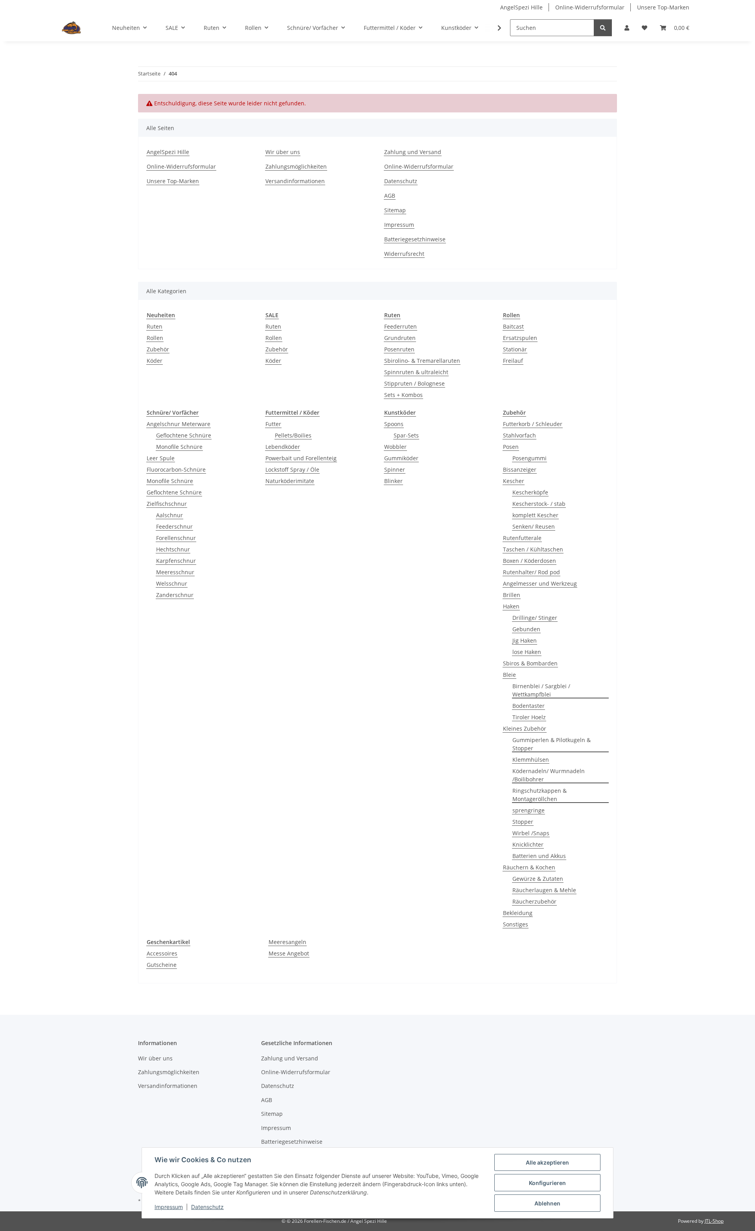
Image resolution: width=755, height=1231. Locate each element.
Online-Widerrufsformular (589, 7)
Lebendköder (282, 446)
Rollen (155, 338)
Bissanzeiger (519, 469)
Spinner (394, 469)
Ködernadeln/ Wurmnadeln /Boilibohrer (548, 775)
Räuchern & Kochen (529, 867)
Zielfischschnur (167, 503)
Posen (511, 446)
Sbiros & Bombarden (530, 663)
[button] (626, 27)
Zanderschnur (174, 595)
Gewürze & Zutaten (537, 878)
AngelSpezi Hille (521, 7)
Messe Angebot (289, 953)
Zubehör (158, 349)
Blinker (393, 481)
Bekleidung (517, 913)
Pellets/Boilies (293, 435)
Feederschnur (174, 526)
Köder (154, 360)
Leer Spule (161, 458)
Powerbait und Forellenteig (301, 458)
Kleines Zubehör (524, 728)
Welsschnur (171, 583)
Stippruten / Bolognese (414, 383)
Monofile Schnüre (179, 446)
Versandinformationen (295, 181)
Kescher (513, 481)
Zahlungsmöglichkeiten (296, 166)
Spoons (393, 424)
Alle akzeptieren (547, 1162)
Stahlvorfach (519, 435)
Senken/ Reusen (533, 526)
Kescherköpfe (530, 492)
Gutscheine (162, 964)
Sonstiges (515, 924)
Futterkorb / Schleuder (532, 424)
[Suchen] (603, 27)
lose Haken (526, 652)
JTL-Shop (714, 1221)
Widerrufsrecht (404, 253)
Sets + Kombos (403, 395)
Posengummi (529, 458)
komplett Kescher (535, 515)
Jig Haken (524, 640)
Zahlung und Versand (412, 152)
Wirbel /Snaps (530, 833)
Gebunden (526, 629)
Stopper (522, 821)
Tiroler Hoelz (529, 717)
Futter (273, 424)
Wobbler (395, 446)
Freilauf (513, 360)
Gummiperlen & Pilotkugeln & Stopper (551, 744)
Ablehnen (547, 1203)
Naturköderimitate (289, 481)
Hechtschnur (173, 549)
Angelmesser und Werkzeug (540, 583)
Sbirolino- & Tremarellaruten (422, 360)
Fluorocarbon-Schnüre (176, 469)
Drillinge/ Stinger (534, 617)
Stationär (515, 349)
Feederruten (400, 326)
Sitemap (395, 210)
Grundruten (400, 338)
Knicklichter (527, 844)
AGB (389, 195)
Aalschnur (169, 515)
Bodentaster (528, 705)
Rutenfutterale (522, 538)
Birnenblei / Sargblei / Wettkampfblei (541, 690)
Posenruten (399, 349)
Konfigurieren (547, 1183)
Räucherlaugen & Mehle (544, 890)
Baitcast (513, 326)
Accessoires (162, 953)
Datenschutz (207, 1206)
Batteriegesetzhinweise (415, 239)
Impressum (169, 1206)
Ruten (154, 326)
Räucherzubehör (534, 901)
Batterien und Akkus (539, 856)
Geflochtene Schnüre (183, 435)
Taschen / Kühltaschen (533, 549)
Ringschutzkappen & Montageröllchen (539, 795)
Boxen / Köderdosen (529, 560)
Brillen (511, 595)
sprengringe (528, 810)
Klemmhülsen (530, 759)
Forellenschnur (176, 538)
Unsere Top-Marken (663, 7)
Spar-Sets (406, 435)
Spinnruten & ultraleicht (416, 372)
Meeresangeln (287, 942)
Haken (511, 606)
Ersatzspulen (520, 338)
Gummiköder (401, 458)
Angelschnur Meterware (178, 424)
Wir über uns (282, 152)
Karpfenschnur (176, 560)
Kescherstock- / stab (538, 503)
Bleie (509, 674)
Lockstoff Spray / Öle (292, 469)
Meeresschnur (175, 572)
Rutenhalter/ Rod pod (531, 572)
